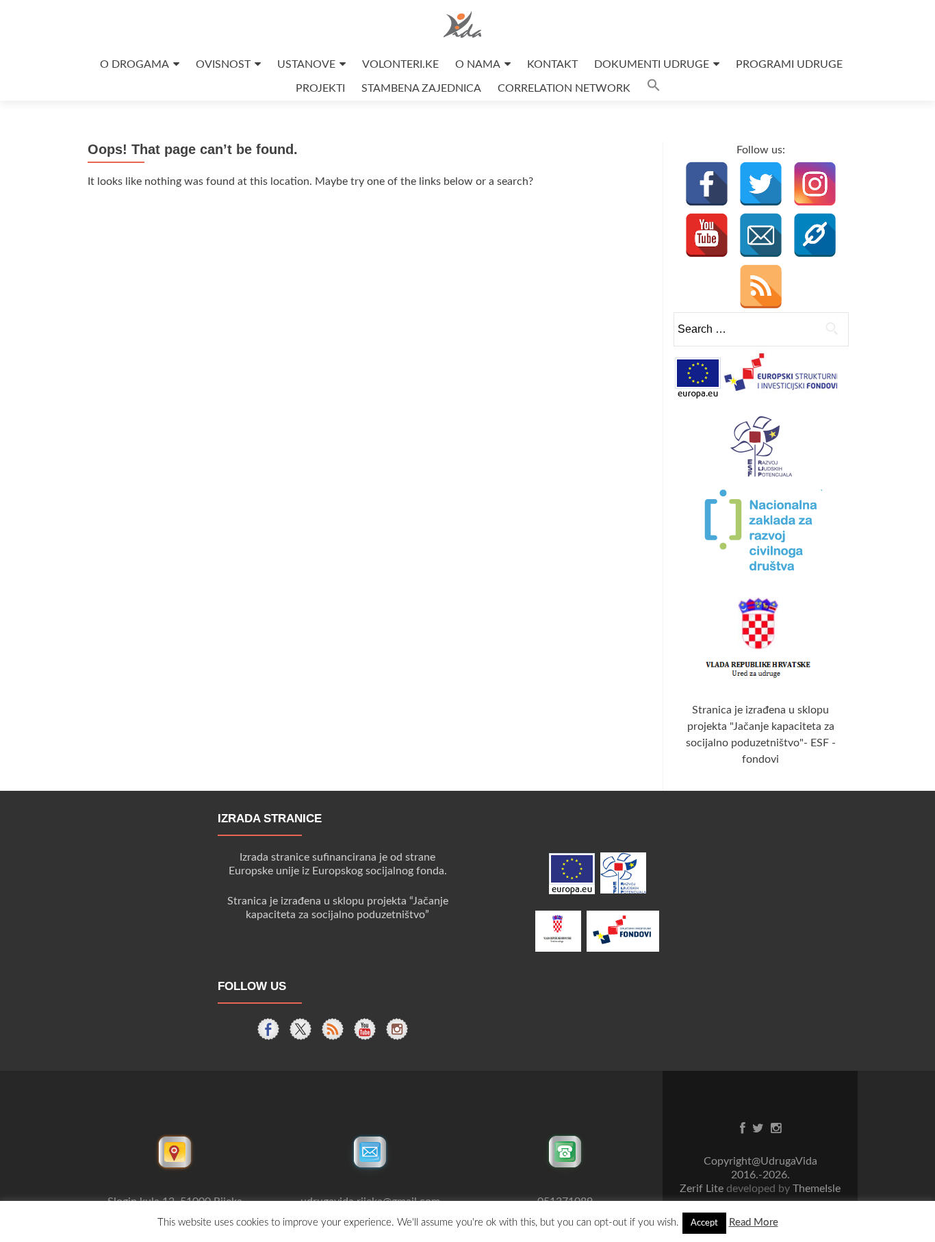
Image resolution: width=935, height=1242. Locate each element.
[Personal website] (815, 235)
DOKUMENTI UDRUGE (651, 64)
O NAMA (477, 64)
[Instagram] (815, 184)
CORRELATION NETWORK (564, 88)
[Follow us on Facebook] (268, 1029)
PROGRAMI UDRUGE (789, 64)
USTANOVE (306, 64)
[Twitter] (761, 184)
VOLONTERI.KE (400, 64)
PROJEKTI (320, 88)
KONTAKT (552, 64)
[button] (654, 89)
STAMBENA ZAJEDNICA (421, 88)
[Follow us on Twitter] (300, 1029)
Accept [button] (704, 1223)
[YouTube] (706, 235)
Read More (753, 1222)
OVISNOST (223, 64)
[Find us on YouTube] (365, 1029)
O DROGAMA (134, 64)
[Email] (761, 235)
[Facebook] (706, 184)
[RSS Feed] (761, 286)
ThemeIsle (817, 1188)
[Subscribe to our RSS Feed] (333, 1029)
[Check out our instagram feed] (397, 1029)
